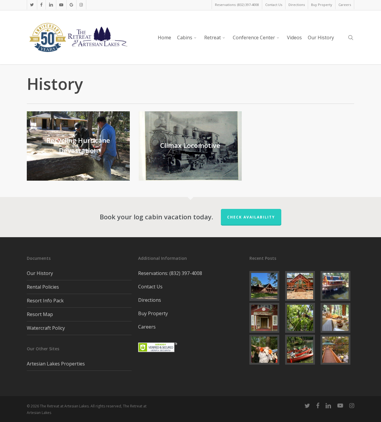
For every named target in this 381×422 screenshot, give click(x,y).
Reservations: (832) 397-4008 (170, 273)
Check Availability (251, 217)
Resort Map (40, 314)
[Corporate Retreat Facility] (302, 350)
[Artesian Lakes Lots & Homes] (337, 350)
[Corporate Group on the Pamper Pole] (302, 318)
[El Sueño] (266, 286)
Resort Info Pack (45, 300)
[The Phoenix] (337, 286)
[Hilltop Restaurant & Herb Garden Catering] (337, 318)
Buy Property (153, 313)
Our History (40, 273)
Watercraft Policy (46, 328)
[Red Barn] (266, 318)
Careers (147, 326)
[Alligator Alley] (302, 286)
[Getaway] (266, 350)
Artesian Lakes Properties (56, 363)
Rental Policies (43, 287)
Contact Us (150, 286)
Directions (149, 300)
